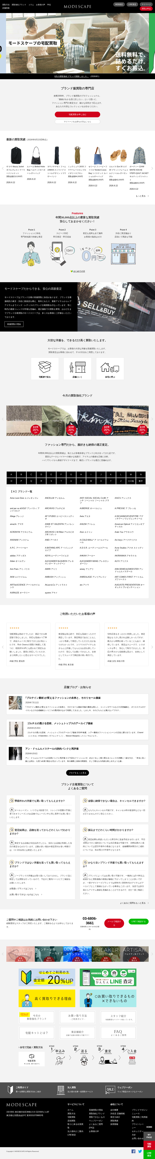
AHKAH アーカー (88, 556)
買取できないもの (97, 1117)
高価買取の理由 (14, 324)
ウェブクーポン (124, 1087)
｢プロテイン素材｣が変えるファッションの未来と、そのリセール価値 (63, 698)
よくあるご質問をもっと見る (133, 903)
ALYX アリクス (121, 561)
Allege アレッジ (17, 516)
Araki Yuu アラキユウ (124, 532)
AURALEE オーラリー (20, 593)
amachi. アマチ (16, 524)
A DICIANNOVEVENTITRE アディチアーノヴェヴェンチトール (129, 517)
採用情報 (114, 1124)
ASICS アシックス (123, 498)
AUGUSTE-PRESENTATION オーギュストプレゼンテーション (130, 586)
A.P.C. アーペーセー (19, 548)
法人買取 (72, 1087)
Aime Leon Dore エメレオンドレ (24, 498)
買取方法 (6, 5)
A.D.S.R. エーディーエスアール (94, 548)
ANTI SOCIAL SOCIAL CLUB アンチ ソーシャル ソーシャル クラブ (94, 500)
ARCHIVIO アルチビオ (55, 508)
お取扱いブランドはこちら (21, 888)
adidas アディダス (18, 556)
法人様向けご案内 (75, 1131)
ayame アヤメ (51, 593)
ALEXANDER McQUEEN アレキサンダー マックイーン (59, 562)
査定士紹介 (115, 1117)
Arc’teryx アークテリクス (126, 540)
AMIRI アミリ (51, 569)
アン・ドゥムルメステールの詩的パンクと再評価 (52, 748)
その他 (131, 481)
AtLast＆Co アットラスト (56, 585)
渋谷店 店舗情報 (117, 1113)
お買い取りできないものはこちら (24, 894)
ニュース (136, 1113)
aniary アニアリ (87, 569)
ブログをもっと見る (77, 773)
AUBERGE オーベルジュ (91, 508)
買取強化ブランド (19, 5)
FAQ (49, 5)
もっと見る (141, 196)
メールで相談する (114, 923)
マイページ (146, 4)
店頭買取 (71, 1121)
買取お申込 (146, 9)
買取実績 (114, 1121)
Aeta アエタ (85, 516)
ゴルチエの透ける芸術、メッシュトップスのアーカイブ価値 (60, 723)
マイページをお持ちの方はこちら (77, 122)
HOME (149, 1127)
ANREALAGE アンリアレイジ (93, 577)
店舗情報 (6, 8)
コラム (31, 5)
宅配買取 (71, 1117)
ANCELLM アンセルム (55, 498)
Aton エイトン (86, 532)
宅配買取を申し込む (77, 114)
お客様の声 (40, 5)
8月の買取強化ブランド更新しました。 (71, 76)
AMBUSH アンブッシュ (55, 577)
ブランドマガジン (140, 1110)
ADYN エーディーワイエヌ (57, 556)
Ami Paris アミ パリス (20, 569)
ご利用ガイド (22, 1087)
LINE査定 (132, 4)
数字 (141, 481)
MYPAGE (149, 1136)
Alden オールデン (17, 561)
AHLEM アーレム (87, 524)
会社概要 (114, 1110)
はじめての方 (79, 271)
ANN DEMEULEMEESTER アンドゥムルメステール (129, 570)
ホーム (70, 1110)
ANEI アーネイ (51, 540)
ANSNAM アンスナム (19, 540)
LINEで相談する (139, 921)
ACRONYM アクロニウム (21, 532)
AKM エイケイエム (18, 577)
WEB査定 (119, 4)
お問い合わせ (138, 1138)
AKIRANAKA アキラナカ (126, 556)
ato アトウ (84, 585)
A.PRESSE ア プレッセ (125, 508)
